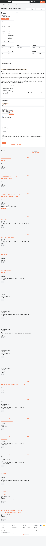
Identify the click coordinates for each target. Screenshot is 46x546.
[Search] (12, 1)
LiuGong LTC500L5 (4, 272)
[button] (27, 9)
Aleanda (3, 102)
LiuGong (9, 21)
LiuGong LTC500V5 (4, 403)
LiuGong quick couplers (35, 152)
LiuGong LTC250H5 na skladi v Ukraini (7, 237)
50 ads (5, 104)
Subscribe (3, 208)
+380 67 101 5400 (11, 111)
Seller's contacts (3, 530)
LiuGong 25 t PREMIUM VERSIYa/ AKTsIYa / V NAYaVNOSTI (11, 512)
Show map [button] (17, 124)
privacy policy (13, 144)
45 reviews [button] (5, 106)
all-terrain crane (10, 24)
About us (2, 527)
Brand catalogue (14, 533)
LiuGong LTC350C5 (4, 160)
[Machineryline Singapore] (4, 1)
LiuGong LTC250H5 (4, 328)
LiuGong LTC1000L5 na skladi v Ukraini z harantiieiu (9, 196)
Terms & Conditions (14, 527)
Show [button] (8, 111)
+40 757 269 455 (11, 114)
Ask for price (4, 15)
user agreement (19, 144)
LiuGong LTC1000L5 (4, 219)
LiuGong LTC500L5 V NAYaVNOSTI (7, 421)
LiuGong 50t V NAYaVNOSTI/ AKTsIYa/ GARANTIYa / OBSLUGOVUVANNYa (13, 384)
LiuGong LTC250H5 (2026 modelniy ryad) (7, 178)
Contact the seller (5, 18)
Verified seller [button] (5, 103)
